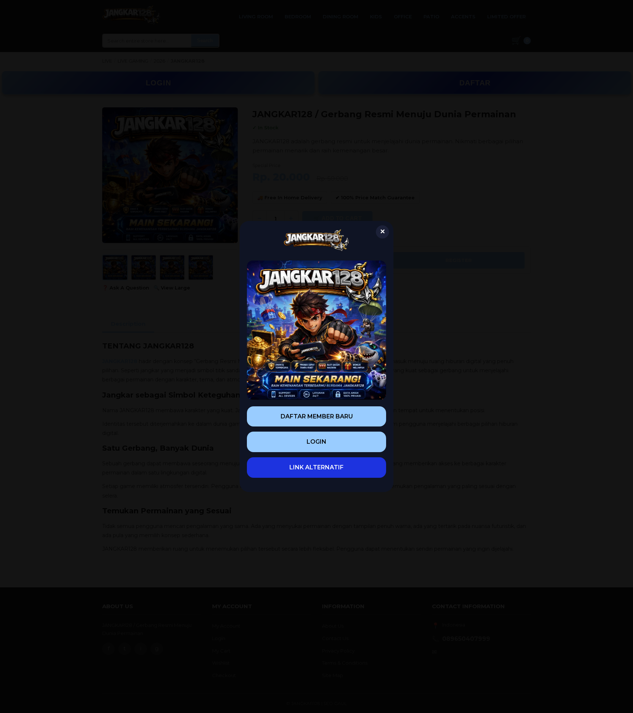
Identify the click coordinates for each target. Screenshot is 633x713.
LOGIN (316, 441)
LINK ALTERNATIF (316, 467)
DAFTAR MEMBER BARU (317, 416)
